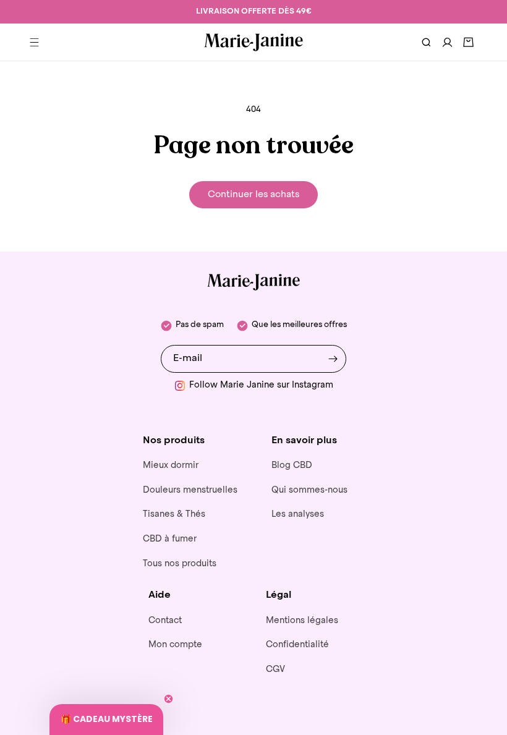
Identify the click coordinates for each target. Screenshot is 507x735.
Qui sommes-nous (309, 490)
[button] (34, 42)
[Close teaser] (168, 698)
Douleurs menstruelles (190, 490)
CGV (275, 669)
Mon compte (175, 644)
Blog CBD (291, 465)
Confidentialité (297, 644)
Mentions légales (302, 620)
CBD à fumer (170, 539)
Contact (165, 620)
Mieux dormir (170, 465)
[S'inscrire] (332, 358)
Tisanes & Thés (174, 514)
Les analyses (297, 514)
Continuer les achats (253, 194)
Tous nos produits (179, 563)
